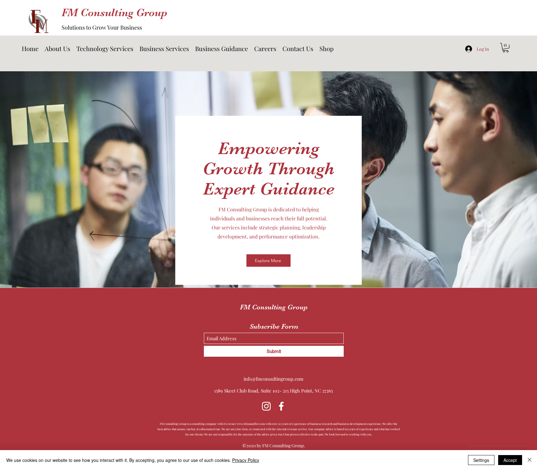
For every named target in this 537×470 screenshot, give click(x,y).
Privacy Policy (245, 460)
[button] (104, 48)
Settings (481, 460)
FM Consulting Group (114, 12)
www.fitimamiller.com (250, 423)
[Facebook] (281, 406)
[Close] (529, 460)
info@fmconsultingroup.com (273, 379)
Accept (510, 460)
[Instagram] (266, 406)
